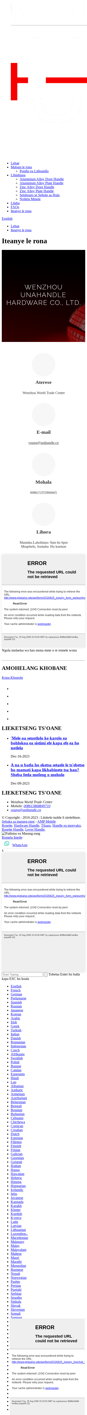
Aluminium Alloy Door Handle (42, 179)
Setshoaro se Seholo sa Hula (40, 195)
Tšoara (46, 825)
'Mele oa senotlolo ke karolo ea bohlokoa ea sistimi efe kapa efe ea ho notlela (45, 743)
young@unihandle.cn (43, 443)
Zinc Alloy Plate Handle (37, 191)
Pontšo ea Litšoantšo (34, 171)
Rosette (7, 825)
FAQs (15, 207)
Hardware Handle (26, 825)
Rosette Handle (12, 829)
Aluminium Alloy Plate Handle (41, 183)
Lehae (15, 163)
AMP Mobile (46, 821)
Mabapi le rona (21, 167)
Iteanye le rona (21, 211)
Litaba (15, 203)
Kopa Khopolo (12, 677)
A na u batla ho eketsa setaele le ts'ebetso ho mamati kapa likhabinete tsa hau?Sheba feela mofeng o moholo (48, 770)
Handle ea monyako (66, 825)
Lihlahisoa (18, 175)
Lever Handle (35, 829)
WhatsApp (19, 845)
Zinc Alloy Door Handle (37, 187)
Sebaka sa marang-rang (18, 821)
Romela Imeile (12, 837)
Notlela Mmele (30, 199)
